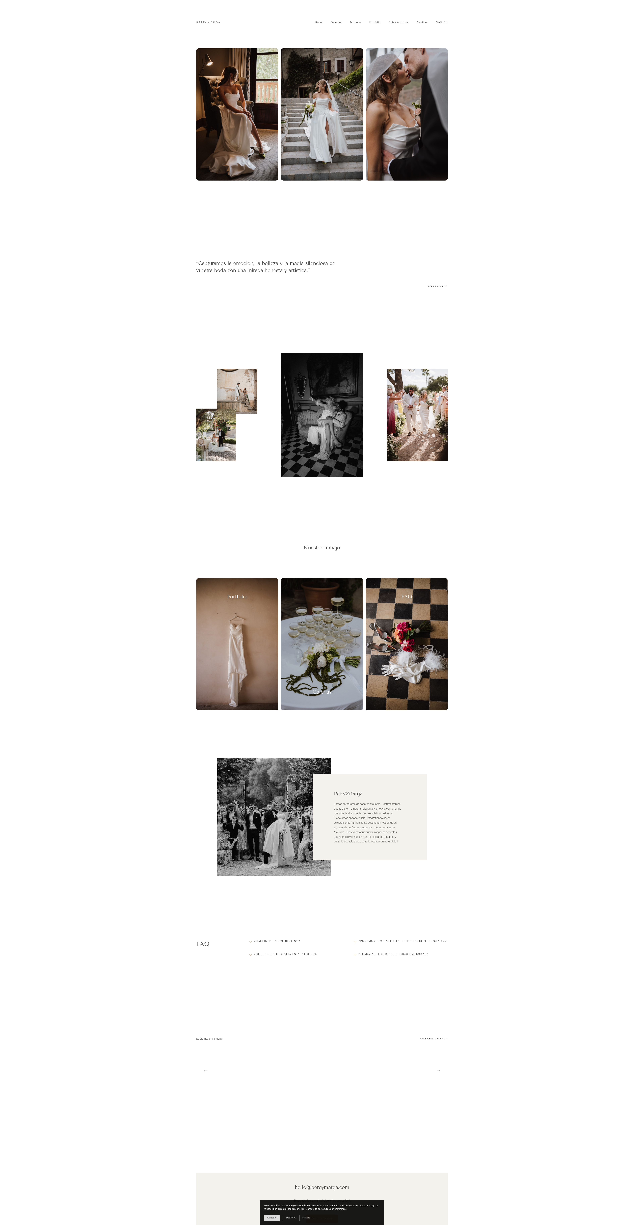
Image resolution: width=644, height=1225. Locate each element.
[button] (355, 22)
